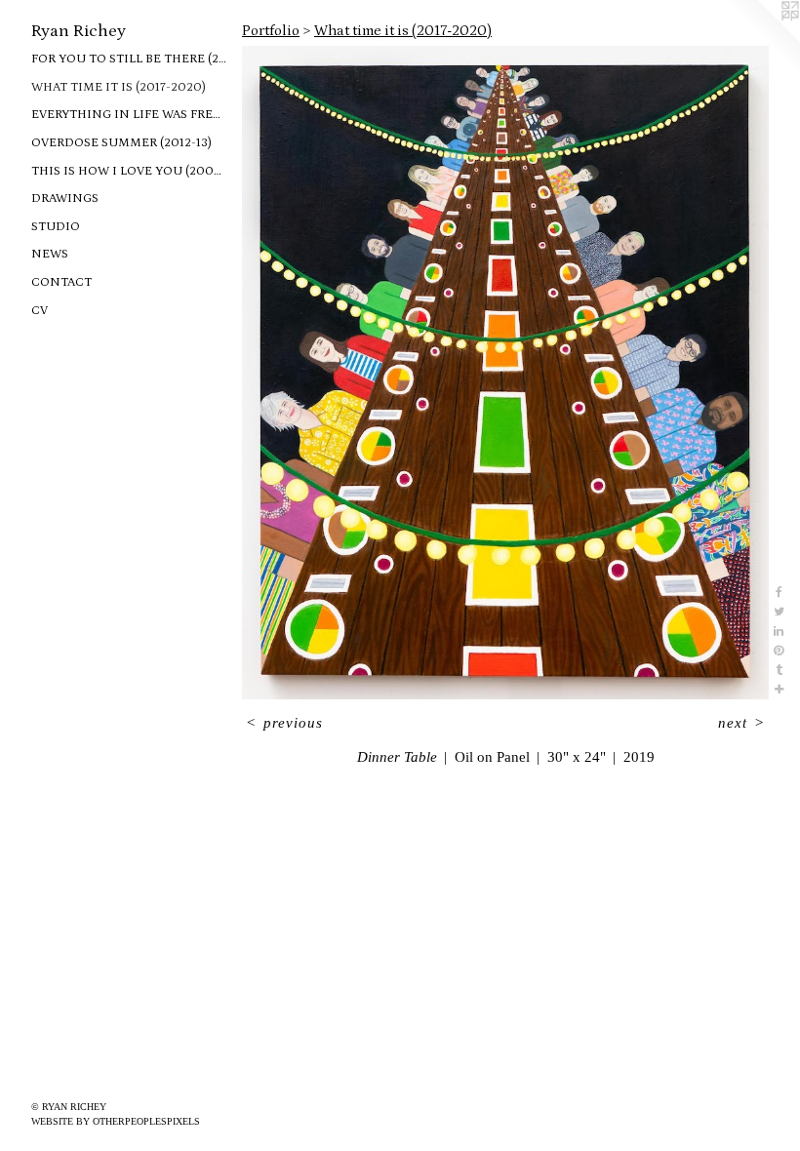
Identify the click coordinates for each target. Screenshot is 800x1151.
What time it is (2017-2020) (118, 87)
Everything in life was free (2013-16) (128, 114)
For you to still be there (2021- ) (128, 59)
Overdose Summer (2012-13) (121, 143)
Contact (61, 282)
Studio (55, 226)
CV (39, 310)
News (49, 254)
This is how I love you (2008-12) (128, 171)
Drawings (65, 198)
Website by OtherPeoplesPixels (115, 1121)
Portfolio (271, 30)
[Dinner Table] (505, 372)
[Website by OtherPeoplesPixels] (761, 39)
